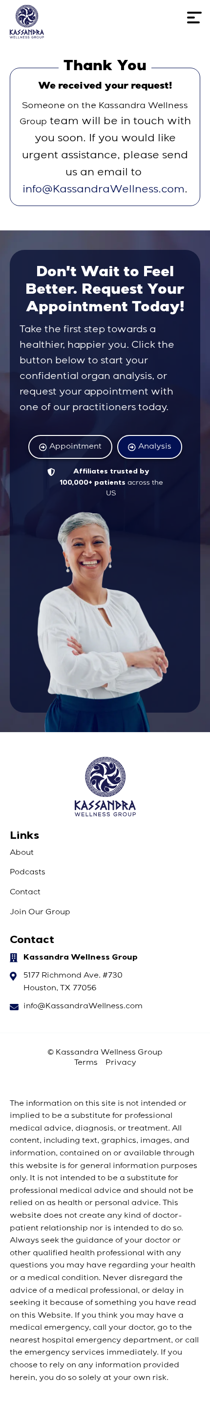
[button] (194, 21)
